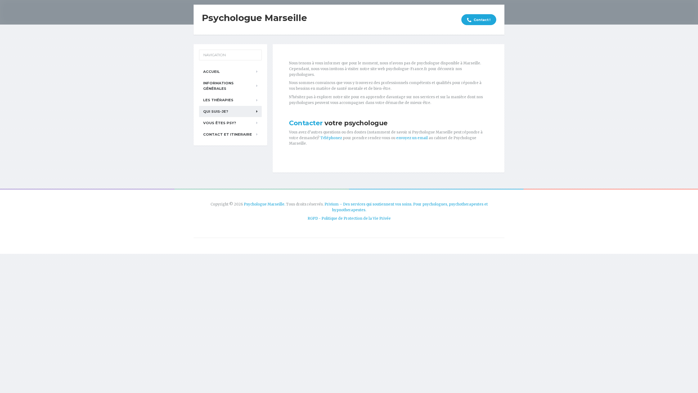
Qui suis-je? (215, 111)
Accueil (211, 71)
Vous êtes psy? (219, 123)
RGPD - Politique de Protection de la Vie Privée (349, 218)
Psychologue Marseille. (264, 204)
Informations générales (218, 86)
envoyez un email (412, 138)
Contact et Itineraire (227, 134)
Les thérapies (218, 100)
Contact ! (482, 20)
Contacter (306, 123)
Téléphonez (331, 138)
